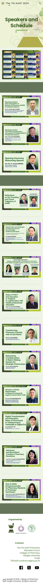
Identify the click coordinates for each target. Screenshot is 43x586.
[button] (3, 3)
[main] (21, 24)
